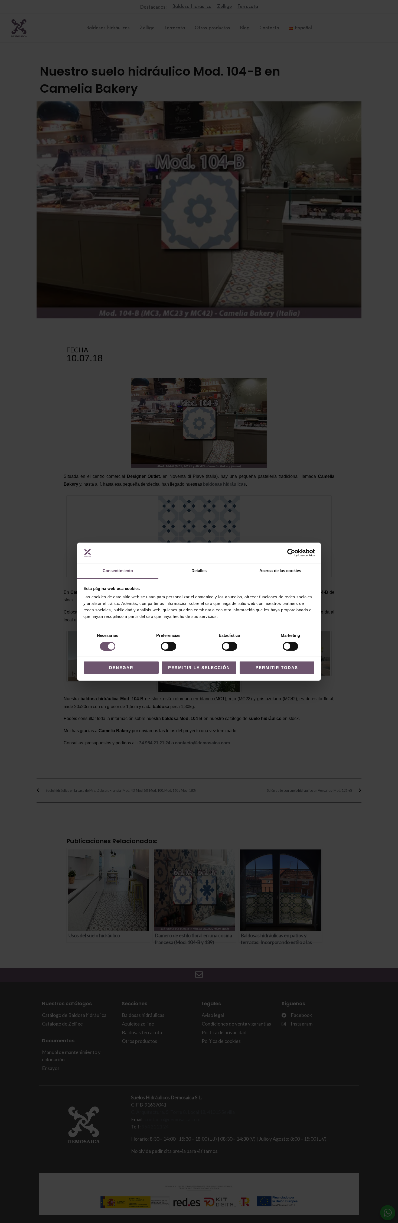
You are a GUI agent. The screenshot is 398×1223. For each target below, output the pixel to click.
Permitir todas (277, 667)
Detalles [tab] (199, 570)
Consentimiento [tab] (118, 570)
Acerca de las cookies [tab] (280, 570)
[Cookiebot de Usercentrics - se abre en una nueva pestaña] (291, 553)
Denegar (121, 667)
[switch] (168, 646)
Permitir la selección (199, 667)
